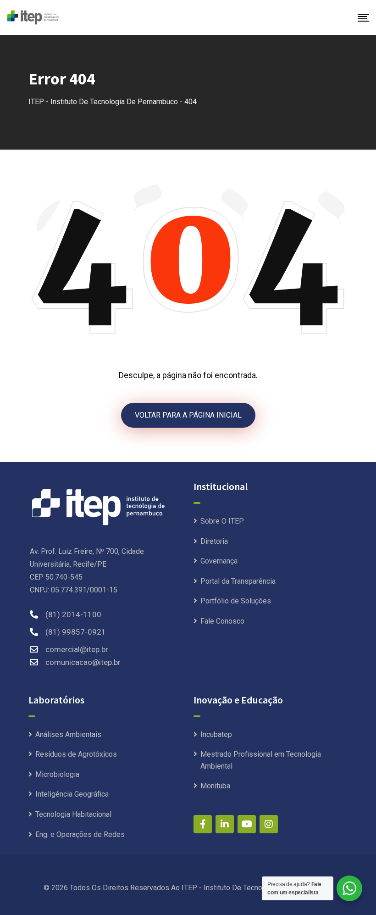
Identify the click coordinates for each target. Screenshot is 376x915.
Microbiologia (57, 774)
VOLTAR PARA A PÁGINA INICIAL (188, 415)
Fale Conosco (222, 621)
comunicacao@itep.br (83, 662)
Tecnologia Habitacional (73, 814)
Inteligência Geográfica (72, 794)
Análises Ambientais (68, 734)
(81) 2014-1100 (73, 614)
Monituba (215, 785)
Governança (219, 561)
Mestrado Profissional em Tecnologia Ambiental (260, 760)
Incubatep (216, 734)
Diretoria (214, 541)
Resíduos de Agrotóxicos (76, 754)
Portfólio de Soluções (235, 601)
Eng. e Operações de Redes (80, 834)
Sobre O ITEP (222, 521)
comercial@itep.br (76, 649)
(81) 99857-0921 (75, 631)
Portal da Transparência (238, 581)
